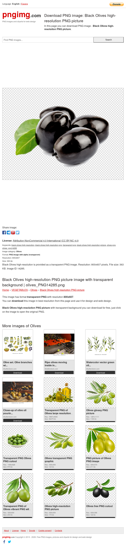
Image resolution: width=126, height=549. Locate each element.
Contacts (58, 530)
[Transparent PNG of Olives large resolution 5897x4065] (59, 393)
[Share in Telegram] (8, 232)
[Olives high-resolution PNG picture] (59, 488)
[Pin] (13, 232)
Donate (32, 530)
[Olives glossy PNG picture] (100, 392)
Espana (24, 3)
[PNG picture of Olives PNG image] (100, 440)
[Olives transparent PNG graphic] (59, 440)
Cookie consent (44, 530)
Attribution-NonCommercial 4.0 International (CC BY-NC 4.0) (46, 240)
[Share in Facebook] (4, 232)
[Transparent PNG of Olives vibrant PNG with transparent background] (17, 488)
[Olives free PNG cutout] (100, 488)
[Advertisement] (63, 66)
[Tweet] (17, 232)
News (23, 530)
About (6, 530)
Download (17, 372)
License (15, 530)
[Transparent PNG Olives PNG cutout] (17, 440)
